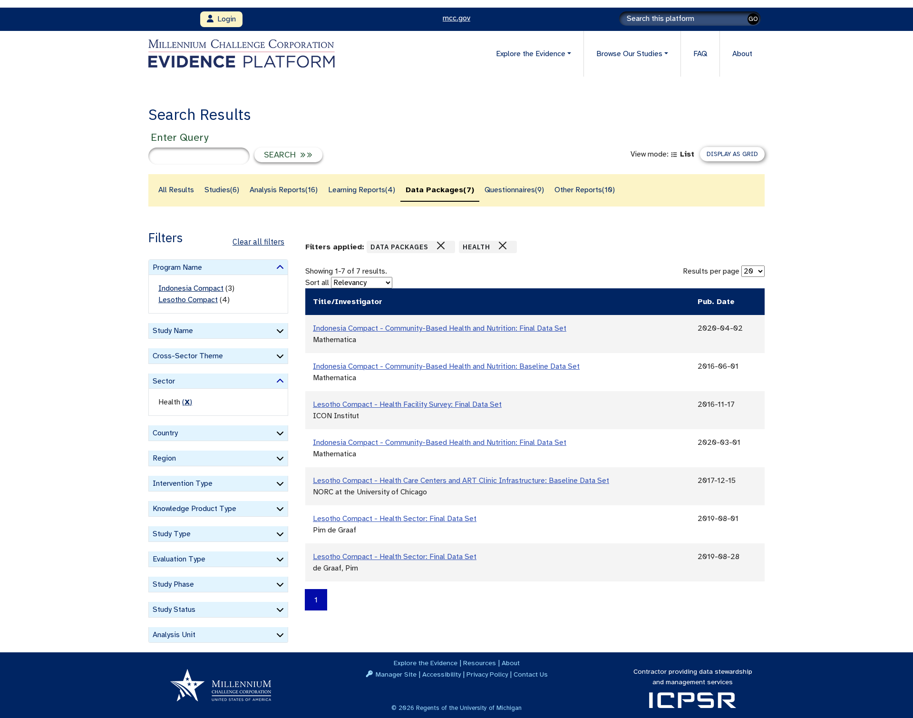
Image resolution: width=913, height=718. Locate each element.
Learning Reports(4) (361, 190)
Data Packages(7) (440, 190)
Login (225, 19)
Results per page (711, 271)
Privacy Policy (487, 674)
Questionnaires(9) (514, 190)
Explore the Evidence (425, 663)
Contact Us (531, 674)
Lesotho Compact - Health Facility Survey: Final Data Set (407, 404)
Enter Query (179, 137)
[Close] (440, 245)
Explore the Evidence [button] (530, 54)
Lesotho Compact (188, 300)
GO (753, 19)
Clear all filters (258, 241)
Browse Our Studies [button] (629, 54)
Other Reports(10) (584, 190)
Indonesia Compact (190, 288)
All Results (176, 190)
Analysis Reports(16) (284, 190)
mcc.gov (456, 18)
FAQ (700, 54)
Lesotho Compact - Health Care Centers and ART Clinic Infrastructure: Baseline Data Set (461, 480)
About (742, 54)
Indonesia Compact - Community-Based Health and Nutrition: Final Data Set (439, 328)
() (187, 402)
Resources (479, 663)
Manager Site (396, 674)
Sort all (317, 282)
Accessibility (441, 674)
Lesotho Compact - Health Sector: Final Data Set (394, 518)
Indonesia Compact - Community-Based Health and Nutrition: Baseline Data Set (446, 366)
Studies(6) (221, 190)
